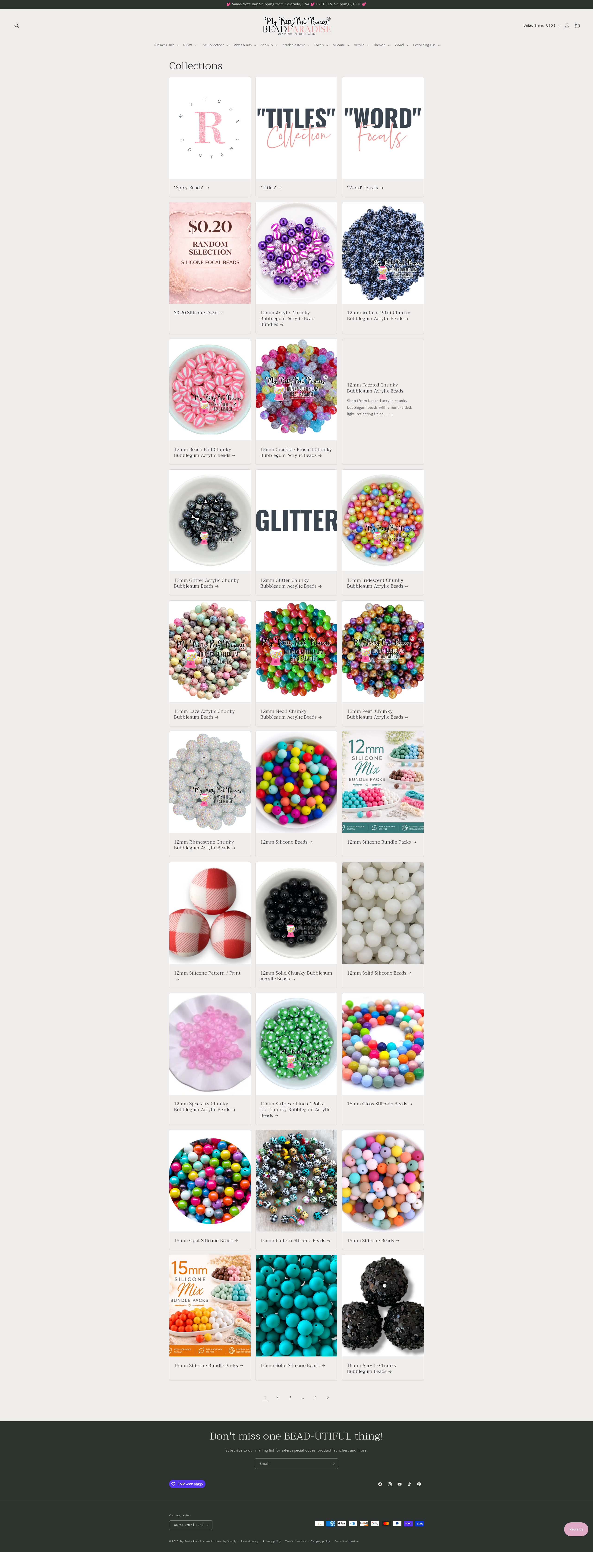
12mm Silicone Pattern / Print (207, 973)
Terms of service (295, 1541)
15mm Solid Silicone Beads (290, 1365)
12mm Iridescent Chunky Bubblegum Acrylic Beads (375, 583)
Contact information (346, 1541)
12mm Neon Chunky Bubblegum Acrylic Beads (288, 714)
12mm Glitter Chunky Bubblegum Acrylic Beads (288, 583)
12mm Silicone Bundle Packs (379, 842)
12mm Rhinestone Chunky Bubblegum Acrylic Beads (204, 845)
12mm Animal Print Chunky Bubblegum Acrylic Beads (378, 315)
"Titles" (268, 188)
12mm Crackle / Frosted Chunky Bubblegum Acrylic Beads (296, 452)
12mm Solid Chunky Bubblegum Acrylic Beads (296, 976)
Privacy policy (272, 1541)
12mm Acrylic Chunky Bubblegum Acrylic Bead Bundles (287, 318)
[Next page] (328, 1398)
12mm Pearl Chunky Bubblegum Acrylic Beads (375, 714)
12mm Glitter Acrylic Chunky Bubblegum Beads (206, 583)
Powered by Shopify (224, 1541)
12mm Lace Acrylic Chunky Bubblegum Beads (204, 714)
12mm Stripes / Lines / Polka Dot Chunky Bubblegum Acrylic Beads (295, 1110)
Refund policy (250, 1541)
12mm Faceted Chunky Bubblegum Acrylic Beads (375, 388)
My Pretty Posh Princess (195, 1541)
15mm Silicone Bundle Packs (206, 1365)
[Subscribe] (333, 1463)
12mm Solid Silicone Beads (377, 973)
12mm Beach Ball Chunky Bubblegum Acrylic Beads (202, 452)
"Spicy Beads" (189, 188)
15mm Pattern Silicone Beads (292, 1240)
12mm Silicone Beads (284, 842)
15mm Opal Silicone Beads (203, 1240)
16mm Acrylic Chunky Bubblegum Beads (372, 1368)
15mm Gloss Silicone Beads (377, 1104)
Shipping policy (320, 1541)
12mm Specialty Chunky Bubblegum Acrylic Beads (202, 1107)
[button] (17, 26)
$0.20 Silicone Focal (196, 313)
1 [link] (265, 1397)
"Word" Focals (362, 188)
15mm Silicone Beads (370, 1240)
